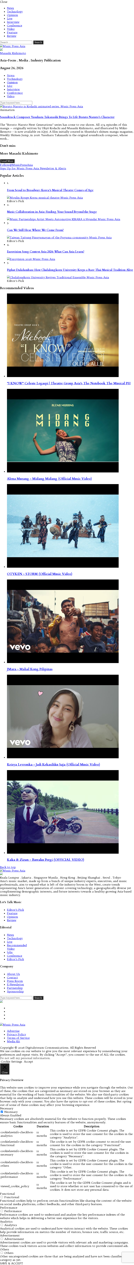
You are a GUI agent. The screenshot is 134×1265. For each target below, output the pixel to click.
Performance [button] (8, 1207)
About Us (13, 974)
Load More (7, 161)
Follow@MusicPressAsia (16, 165)
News (10, 8)
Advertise (13, 1031)
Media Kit (13, 1041)
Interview (13, 22)
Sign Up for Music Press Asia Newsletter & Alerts (33, 168)
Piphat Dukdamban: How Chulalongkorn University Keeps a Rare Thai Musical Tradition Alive (70, 270)
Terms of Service (18, 1038)
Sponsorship (15, 991)
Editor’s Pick (15, 909)
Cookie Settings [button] (11, 1061)
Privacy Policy (16, 1034)
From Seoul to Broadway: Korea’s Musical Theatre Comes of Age (50, 190)
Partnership (15, 988)
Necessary (11, 1112)
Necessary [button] (6, 1108)
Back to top (8, 867)
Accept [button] (28, 1061)
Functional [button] (7, 1193)
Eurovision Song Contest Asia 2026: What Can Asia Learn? (45, 252)
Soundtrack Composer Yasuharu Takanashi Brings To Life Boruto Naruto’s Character (57, 117)
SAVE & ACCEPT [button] (11, 1263)
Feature (12, 32)
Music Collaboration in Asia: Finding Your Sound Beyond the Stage (52, 212)
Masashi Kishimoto (13, 53)
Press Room (15, 981)
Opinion (12, 15)
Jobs (10, 952)
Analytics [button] (6, 1221)
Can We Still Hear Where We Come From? (35, 230)
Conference (14, 25)
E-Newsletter (15, 984)
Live (9, 18)
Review (11, 36)
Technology (15, 11)
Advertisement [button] (10, 1235)
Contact (12, 977)
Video (11, 29)
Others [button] (4, 1249)
